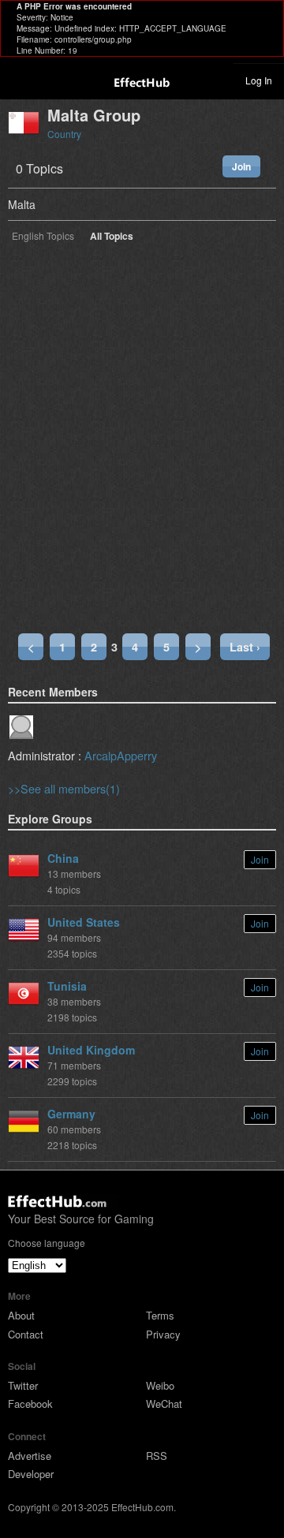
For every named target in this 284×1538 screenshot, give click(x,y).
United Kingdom (91, 1050)
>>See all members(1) (64, 788)
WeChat (164, 1403)
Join (241, 166)
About (21, 1315)
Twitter (23, 1385)
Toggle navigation (19, 80)
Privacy (163, 1334)
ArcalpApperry (120, 755)
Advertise (29, 1455)
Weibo (160, 1385)
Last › (245, 647)
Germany (71, 1114)
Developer (31, 1473)
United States (83, 922)
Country (64, 133)
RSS (156, 1455)
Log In (258, 80)
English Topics (43, 236)
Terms (160, 1315)
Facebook (30, 1403)
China (63, 858)
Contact (25, 1334)
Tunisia (67, 986)
